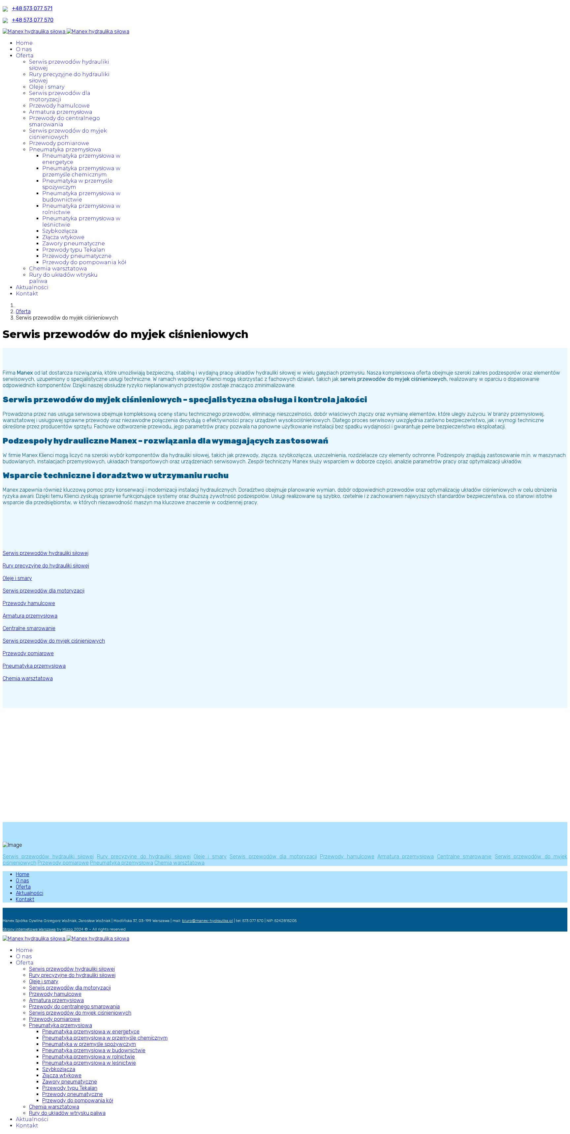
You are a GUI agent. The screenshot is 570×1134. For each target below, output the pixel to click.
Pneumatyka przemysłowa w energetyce (91, 1031)
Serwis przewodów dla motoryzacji (59, 96)
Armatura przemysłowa (60, 112)
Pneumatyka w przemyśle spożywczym (89, 1044)
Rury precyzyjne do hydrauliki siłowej (144, 856)
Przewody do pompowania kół (84, 262)
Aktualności (32, 287)
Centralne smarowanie (464, 856)
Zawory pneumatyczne (73, 243)
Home (24, 43)
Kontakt (27, 294)
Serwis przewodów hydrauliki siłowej (48, 856)
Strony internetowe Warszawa (29, 929)
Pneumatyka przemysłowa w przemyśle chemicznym (81, 171)
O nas (24, 49)
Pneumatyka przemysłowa (65, 149)
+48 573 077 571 (32, 8)
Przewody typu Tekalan (73, 250)
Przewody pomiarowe (59, 143)
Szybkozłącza (60, 231)
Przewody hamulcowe (59, 106)
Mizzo (68, 929)
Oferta (25, 55)
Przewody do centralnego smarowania (74, 1006)
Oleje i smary (46, 87)
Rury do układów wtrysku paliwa (67, 1113)
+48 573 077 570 (32, 20)
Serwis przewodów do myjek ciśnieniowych (68, 134)
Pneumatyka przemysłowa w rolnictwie (88, 1057)
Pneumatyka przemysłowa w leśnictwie (89, 1063)
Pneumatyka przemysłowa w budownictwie (81, 196)
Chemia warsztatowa (58, 268)
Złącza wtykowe (63, 237)
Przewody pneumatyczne (76, 256)
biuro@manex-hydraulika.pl (207, 920)
